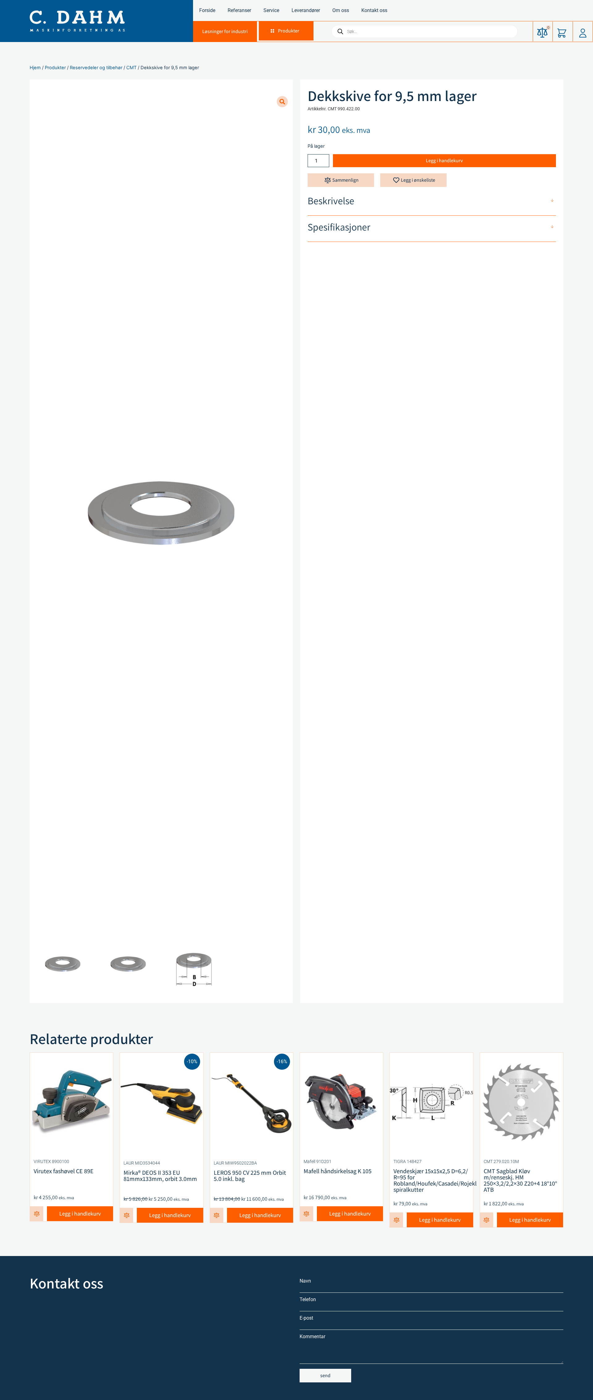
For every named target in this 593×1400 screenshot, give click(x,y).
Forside (207, 10)
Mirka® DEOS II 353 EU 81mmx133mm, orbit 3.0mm (160, 1176)
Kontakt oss (374, 10)
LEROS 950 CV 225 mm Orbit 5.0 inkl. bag (250, 1176)
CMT (131, 67)
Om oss (340, 10)
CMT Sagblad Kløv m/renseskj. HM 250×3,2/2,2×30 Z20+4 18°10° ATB (520, 1180)
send (325, 1375)
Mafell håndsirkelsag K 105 (338, 1171)
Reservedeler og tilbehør (96, 67)
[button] (284, 30)
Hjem (35, 67)
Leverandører (306, 10)
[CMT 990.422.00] (161, 513)
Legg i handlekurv (444, 160)
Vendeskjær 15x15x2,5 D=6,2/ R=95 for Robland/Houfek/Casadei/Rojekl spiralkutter (435, 1180)
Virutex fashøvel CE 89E (64, 1171)
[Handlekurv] (562, 31)
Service (271, 10)
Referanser (239, 10)
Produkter (55, 67)
